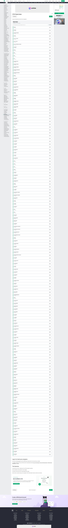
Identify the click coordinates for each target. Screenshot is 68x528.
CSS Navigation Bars (6, 37)
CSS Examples (5, 110)
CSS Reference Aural (6, 128)
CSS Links (5, 22)
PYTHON (16, 2)
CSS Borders (5, 13)
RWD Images (5, 99)
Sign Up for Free (15, 503)
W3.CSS (23, 2)
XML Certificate (51, 520)
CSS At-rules (5, 126)
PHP (20, 2)
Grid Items (5, 90)
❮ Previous (14, 16)
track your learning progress (43, 462)
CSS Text (5, 19)
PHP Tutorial (15, 518)
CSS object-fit (5, 71)
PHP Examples (39, 518)
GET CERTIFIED (29, 510)
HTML (4, 2)
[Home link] (4, 1)
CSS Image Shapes (6, 70)
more (18, 463)
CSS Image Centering (6, 68)
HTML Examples (39, 514)
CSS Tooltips (5, 65)
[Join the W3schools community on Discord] (59, 15)
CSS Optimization (6, 49)
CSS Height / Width (6, 16)
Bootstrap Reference (27, 517)
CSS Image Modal (6, 67)
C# (29, 2)
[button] (27, 1)
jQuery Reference (27, 520)
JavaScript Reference (27, 515)
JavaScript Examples (39, 515)
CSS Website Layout (6, 51)
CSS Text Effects (6, 59)
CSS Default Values (6, 135)
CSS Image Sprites (6, 40)
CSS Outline (5, 18)
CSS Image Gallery (6, 39)
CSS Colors (5, 11)
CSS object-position (6, 72)
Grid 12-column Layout (6, 91)
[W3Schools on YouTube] (56, 15)
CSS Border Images (6, 54)
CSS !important (6, 47)
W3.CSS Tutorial (15, 517)
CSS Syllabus (5, 117)
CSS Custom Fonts (6, 60)
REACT (39, 2)
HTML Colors (27, 518)
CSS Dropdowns (6, 38)
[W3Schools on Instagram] (61, 15)
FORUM (34, 523)
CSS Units (5, 44)
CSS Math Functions (6, 48)
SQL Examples (39, 516)
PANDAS (59, 2)
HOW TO (32, 2)
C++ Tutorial (15, 519)
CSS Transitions (6, 63)
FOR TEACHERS (36, 510)
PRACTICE (44, 510)
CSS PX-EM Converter (6, 132)
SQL (12, 2)
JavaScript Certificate (51, 515)
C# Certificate (51, 519)
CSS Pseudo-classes (6, 124)
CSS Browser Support (6, 136)
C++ (27, 2)
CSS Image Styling (6, 66)
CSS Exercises (5, 114)
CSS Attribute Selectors (7, 41)
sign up (19, 461)
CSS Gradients (5, 57)
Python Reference (27, 516)
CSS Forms (5, 42)
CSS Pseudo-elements (6, 125)
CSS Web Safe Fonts (6, 129)
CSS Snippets (5, 112)
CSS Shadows (5, 58)
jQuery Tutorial (15, 520)
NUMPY (56, 2)
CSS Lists (5, 23)
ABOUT (37, 523)
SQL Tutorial (15, 516)
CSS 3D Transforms (6, 62)
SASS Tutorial (5, 107)
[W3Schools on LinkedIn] (57, 15)
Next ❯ (51, 16)
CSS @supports (6, 92)
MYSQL (42, 2)
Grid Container (6, 89)
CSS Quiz (5, 113)
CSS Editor (5, 111)
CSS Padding (5, 15)
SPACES (22, 510)
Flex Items (5, 85)
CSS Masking (5, 73)
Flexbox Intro (5, 83)
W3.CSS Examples (39, 517)
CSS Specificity (5, 46)
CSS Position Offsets (6, 28)
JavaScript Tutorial (15, 515)
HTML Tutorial (15, 514)
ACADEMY (39, 523)
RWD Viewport (5, 96)
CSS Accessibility (6, 50)
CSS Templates (6, 109)
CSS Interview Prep (6, 119)
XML (50, 2)
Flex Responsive (6, 86)
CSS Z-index (5, 29)
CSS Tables (5, 24)
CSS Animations (6, 64)
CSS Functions (5, 127)
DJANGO (53, 2)
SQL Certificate (51, 516)
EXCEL (48, 2)
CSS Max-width (6, 26)
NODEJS (62, 2)
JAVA (18, 2)
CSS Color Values (6, 134)
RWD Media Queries (6, 98)
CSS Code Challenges (6, 115)
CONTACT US (50, 510)
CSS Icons (5, 21)
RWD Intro (5, 95)
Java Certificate (51, 518)
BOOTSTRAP (35, 2)
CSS (6, 2)
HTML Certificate (50, 514)
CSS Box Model (5, 17)
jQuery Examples (39, 520)
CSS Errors (5, 10)
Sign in (14, 23)
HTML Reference (27, 514)
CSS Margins (5, 14)
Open (50, 27)
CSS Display (5, 25)
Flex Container (6, 84)
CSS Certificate (6, 104)
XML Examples (39, 519)
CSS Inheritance (6, 45)
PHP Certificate (51, 517)
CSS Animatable (6, 130)
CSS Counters (5, 43)
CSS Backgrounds (6, 12)
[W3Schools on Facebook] (60, 15)
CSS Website (5, 116)
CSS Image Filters (6, 69)
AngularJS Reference (27, 519)
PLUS (16, 510)
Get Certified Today (16, 483)
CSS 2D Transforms (6, 61)
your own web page (36, 462)
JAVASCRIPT (9, 2)
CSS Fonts (5, 20)
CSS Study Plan (6, 118)
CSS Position (5, 27)
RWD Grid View (5, 97)
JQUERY (45, 2)
